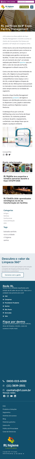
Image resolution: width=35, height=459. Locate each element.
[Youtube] (11, 396)
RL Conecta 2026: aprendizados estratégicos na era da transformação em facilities (17, 200)
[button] (31, 7)
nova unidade (9, 234)
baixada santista (10, 231)
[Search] (33, 2)
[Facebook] (4, 396)
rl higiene (7, 237)
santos (6, 240)
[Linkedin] (15, 396)
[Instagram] (7, 396)
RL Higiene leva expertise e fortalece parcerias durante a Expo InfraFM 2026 (16, 178)
